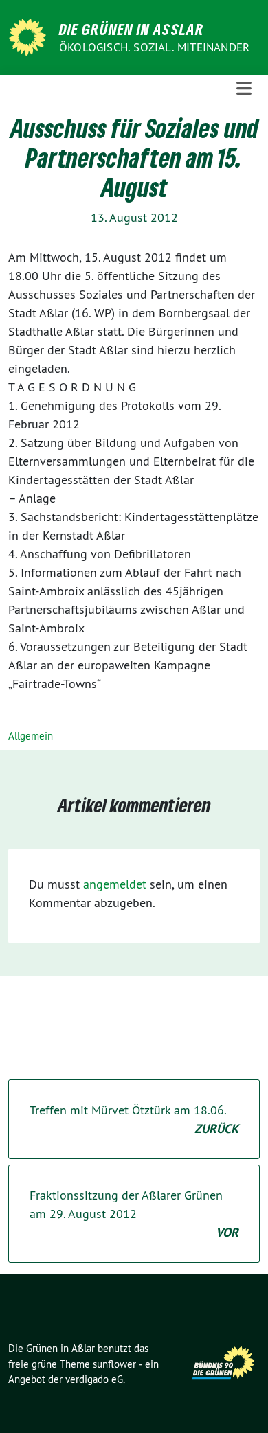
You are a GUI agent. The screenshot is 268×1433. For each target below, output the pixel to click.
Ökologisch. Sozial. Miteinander (154, 47)
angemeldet (114, 884)
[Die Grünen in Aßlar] (29, 36)
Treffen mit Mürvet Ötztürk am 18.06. (134, 1119)
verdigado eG (94, 1379)
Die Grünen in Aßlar (131, 29)
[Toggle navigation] (244, 89)
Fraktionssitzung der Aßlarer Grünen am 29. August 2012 (134, 1213)
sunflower (114, 1364)
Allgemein (30, 735)
